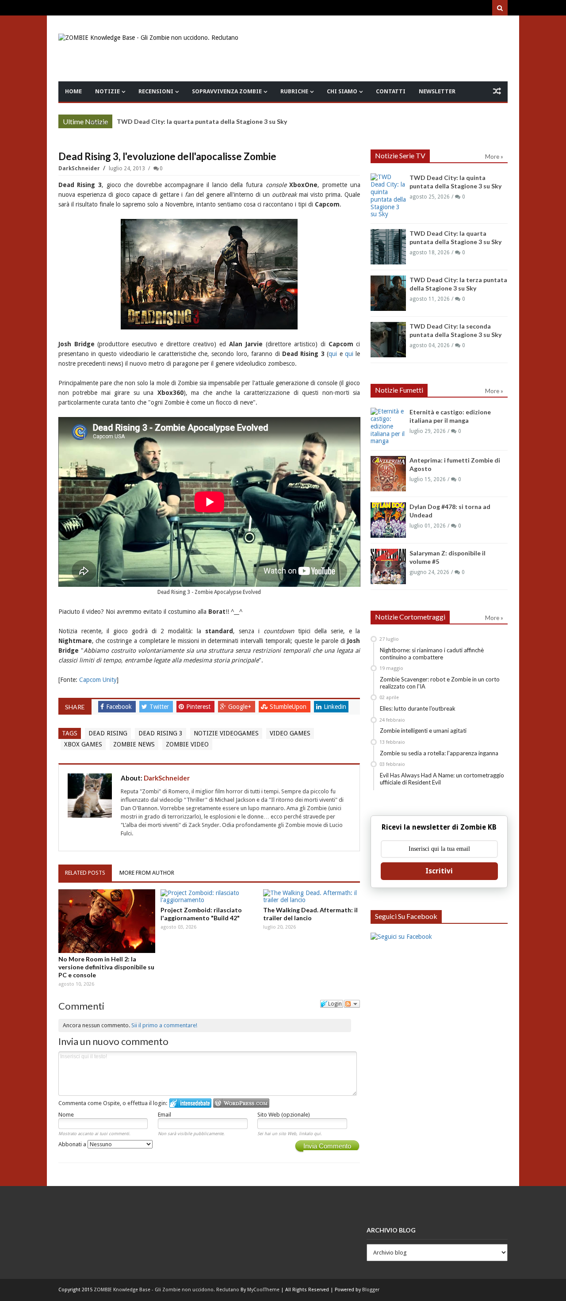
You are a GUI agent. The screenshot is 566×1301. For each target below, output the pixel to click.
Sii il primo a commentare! (164, 1025)
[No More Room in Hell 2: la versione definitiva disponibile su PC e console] (107, 921)
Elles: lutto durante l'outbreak (417, 708)
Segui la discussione (352, 1004)
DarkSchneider (79, 168)
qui (333, 353)
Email (164, 1114)
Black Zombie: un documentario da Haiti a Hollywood (195, 121)
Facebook (120, 706)
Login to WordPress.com (241, 1103)
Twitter (160, 706)
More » (99, 122)
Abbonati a (73, 1144)
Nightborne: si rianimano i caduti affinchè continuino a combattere (432, 654)
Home (73, 91)
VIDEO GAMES (290, 733)
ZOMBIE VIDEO (187, 744)
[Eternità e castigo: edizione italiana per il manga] (388, 426)
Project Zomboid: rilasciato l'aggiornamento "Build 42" (201, 914)
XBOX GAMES (83, 744)
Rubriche (294, 91)
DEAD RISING (107, 733)
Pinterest (199, 706)
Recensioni (155, 91)
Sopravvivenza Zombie (227, 91)
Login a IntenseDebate (190, 1103)
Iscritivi (439, 871)
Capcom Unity (98, 679)
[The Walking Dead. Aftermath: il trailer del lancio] (311, 896)
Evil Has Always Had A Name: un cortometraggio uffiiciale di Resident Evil (442, 779)
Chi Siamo (342, 91)
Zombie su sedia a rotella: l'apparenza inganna (439, 753)
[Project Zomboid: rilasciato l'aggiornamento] (209, 896)
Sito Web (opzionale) (283, 1114)
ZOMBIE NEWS (134, 744)
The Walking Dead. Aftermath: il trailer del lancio (310, 914)
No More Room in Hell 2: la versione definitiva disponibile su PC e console (106, 967)
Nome (66, 1114)
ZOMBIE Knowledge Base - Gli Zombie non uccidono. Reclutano (166, 1290)
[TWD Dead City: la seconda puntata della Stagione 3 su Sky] (388, 339)
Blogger (370, 1290)
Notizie (107, 91)
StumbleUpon (289, 706)
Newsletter (437, 91)
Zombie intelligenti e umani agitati (423, 730)
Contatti (390, 91)
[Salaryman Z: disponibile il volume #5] (388, 566)
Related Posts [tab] (85, 872)
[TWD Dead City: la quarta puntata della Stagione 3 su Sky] (388, 246)
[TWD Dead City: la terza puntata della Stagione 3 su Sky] (388, 293)
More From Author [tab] (146, 872)
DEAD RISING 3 (160, 733)
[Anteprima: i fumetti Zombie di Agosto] (388, 473)
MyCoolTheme (263, 1290)
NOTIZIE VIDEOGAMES (226, 733)
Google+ (240, 706)
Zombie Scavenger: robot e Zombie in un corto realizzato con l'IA (440, 683)
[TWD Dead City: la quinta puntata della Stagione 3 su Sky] (388, 195)
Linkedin (335, 706)
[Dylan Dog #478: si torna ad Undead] (388, 520)
